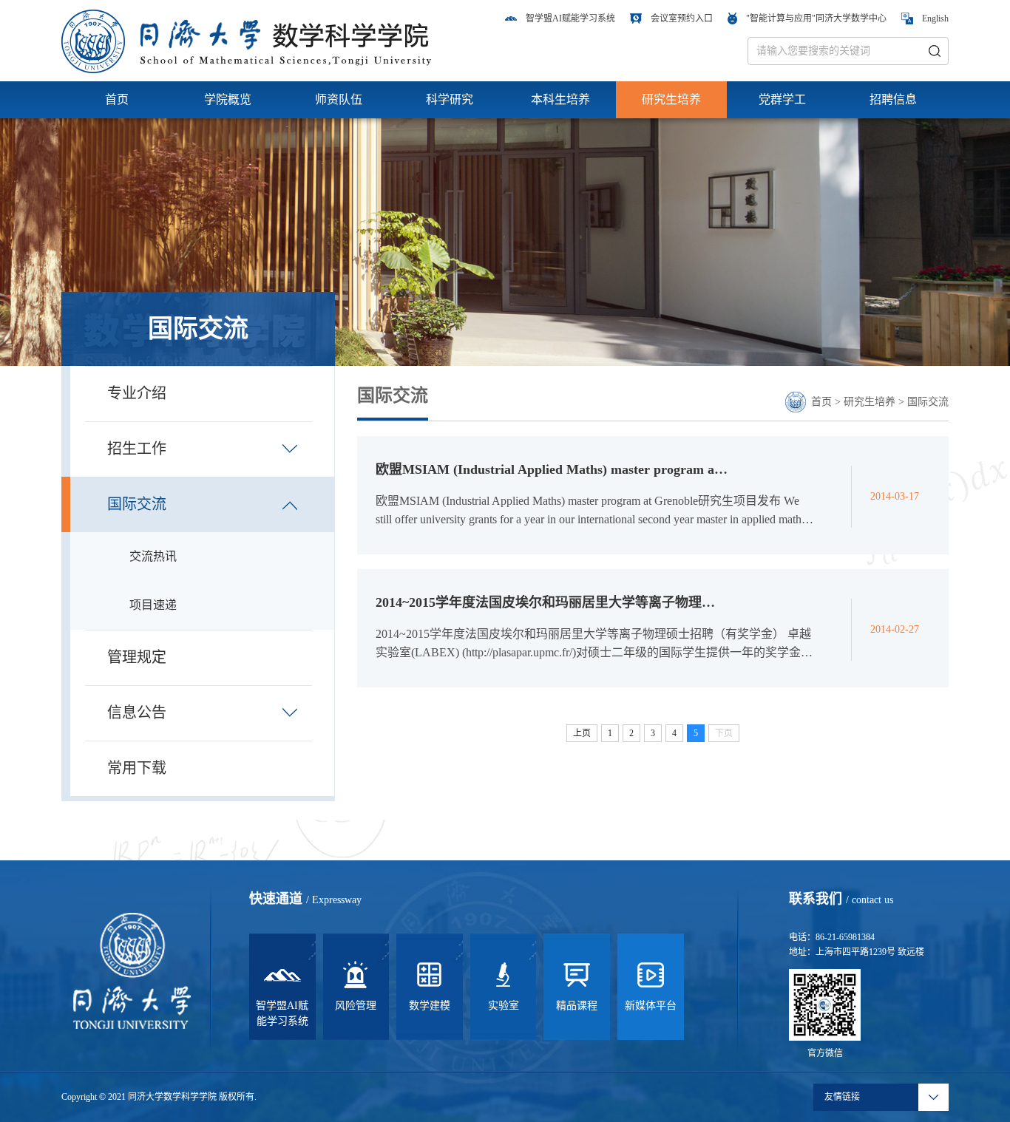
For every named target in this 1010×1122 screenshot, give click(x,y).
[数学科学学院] (246, 40)
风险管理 (355, 1005)
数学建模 (429, 1005)
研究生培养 (671, 99)
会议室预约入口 (682, 18)
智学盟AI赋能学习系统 (570, 18)
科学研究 (449, 99)
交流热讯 (153, 556)
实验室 (503, 1005)
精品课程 (576, 1005)
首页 (117, 99)
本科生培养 (560, 99)
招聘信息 (893, 99)
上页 (582, 733)
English (935, 18)
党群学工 (782, 99)
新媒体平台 (651, 1005)
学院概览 (227, 99)
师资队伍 (338, 99)
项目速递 (153, 605)
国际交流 (928, 401)
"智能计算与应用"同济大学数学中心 (816, 18)
